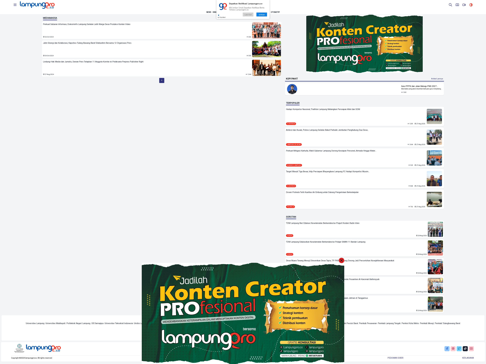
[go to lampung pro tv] (464, 5)
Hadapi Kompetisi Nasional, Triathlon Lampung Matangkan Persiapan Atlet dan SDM (323, 109)
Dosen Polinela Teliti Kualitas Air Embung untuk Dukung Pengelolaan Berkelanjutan (322, 192)
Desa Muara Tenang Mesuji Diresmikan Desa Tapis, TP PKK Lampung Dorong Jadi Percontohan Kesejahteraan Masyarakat (340, 260)
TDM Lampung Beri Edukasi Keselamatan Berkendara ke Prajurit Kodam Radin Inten (322, 223)
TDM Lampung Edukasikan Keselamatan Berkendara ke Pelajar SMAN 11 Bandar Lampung (325, 242)
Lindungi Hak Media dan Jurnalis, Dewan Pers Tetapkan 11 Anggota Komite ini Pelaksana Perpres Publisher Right (93, 61)
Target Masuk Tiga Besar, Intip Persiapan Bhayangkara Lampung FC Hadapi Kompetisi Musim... (327, 171)
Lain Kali (248, 14)
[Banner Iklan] (364, 44)
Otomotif (275, 12)
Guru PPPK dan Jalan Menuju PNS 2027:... (419, 86)
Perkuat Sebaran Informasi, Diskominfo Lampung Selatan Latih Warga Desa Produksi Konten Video (86, 24)
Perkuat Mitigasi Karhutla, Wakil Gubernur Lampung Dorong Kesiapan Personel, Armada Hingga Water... (331, 151)
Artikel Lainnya (437, 79)
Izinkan (262, 14)
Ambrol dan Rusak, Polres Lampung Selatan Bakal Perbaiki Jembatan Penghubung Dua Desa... (327, 130)
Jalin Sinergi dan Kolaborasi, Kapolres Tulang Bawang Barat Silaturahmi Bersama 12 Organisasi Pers (87, 43)
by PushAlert (222, 17)
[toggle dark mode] (471, 5)
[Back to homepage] (37, 5)
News (208, 12)
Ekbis (215, 12)
